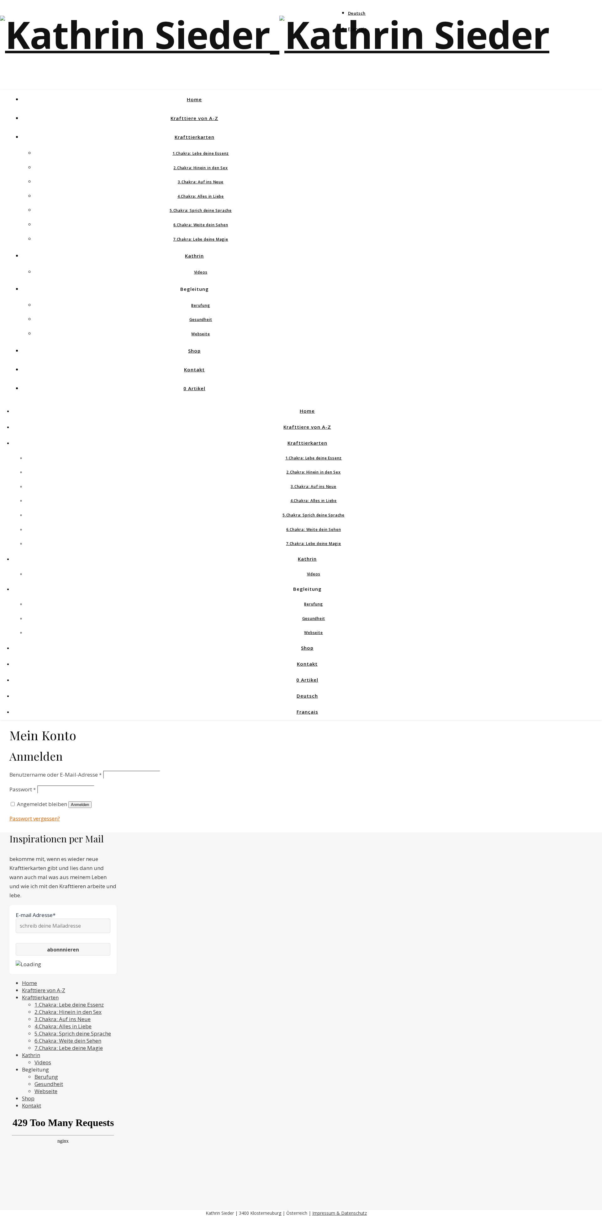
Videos (201, 272)
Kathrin (194, 256)
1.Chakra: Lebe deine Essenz (200, 153)
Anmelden (80, 804)
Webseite (200, 334)
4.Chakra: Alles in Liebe (200, 196)
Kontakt (194, 369)
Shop (194, 351)
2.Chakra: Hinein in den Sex (200, 167)
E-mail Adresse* (35, 915)
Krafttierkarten (194, 137)
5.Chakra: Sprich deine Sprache (201, 210)
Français (357, 29)
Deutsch (357, 13)
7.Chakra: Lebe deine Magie (200, 239)
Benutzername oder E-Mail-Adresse (55, 774)
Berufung (200, 305)
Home (194, 99)
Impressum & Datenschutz (339, 1213)
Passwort (22, 789)
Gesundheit (200, 319)
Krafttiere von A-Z (194, 118)
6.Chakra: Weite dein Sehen (200, 225)
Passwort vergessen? (34, 818)
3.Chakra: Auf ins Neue (201, 182)
